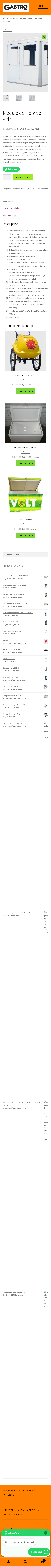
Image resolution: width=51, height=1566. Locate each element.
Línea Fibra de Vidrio (18, 18)
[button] (44, 37)
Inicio (8, 18)
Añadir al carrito (23, 177)
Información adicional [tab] (12, 208)
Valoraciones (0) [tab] (9, 215)
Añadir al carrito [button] (25, 391)
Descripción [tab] (8, 201)
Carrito (39, 1559)
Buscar (25, 1562)
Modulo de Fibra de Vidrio (37, 18)
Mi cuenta (8, 1562)
